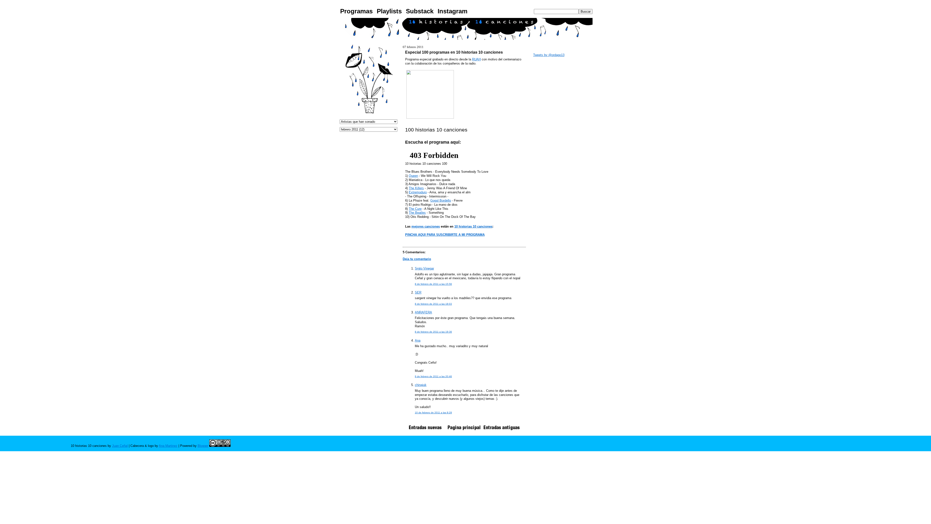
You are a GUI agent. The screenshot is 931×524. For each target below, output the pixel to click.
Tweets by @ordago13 (548, 55)
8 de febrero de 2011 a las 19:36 (433, 331)
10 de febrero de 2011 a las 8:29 (433, 412)
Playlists (389, 11)
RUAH (476, 59)
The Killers (416, 188)
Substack (419, 11)
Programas (356, 11)
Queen (413, 176)
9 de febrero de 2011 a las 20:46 (433, 376)
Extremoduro (418, 192)
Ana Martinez (168, 446)
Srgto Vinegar (424, 268)
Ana (417, 340)
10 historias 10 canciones (473, 226)
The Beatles (417, 212)
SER (418, 292)
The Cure (415, 209)
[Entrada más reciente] (427, 430)
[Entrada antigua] (501, 430)
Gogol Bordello (440, 200)
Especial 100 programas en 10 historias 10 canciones (454, 52)
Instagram (452, 11)
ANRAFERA (423, 312)
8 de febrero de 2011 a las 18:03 (433, 304)
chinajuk (420, 385)
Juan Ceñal (120, 446)
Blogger (203, 446)
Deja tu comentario (417, 259)
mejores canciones (425, 226)
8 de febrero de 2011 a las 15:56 (433, 284)
